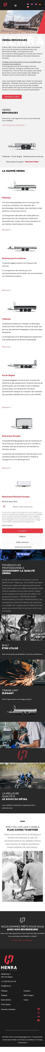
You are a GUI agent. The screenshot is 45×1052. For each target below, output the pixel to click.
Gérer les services (7, 525)
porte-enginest (10, 380)
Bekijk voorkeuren (22, 542)
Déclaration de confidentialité (23, 547)
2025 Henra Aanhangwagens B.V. (17, 1037)
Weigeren (22, 536)
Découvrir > (6, 230)
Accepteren (22, 531)
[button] (15, 5)
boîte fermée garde (14, 441)
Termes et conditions (26, 1040)
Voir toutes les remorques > (14, 125)
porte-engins (10, 263)
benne (7, 324)
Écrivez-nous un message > (22, 940)
